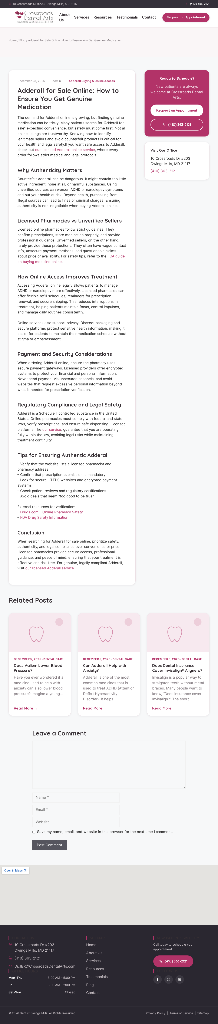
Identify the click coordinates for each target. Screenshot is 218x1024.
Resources (102, 17)
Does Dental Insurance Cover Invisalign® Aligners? (177, 668)
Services (81, 17)
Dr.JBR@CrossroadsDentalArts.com (44, 966)
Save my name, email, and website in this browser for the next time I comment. (105, 832)
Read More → (26, 708)
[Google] (179, 979)
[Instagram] (168, 979)
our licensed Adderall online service (65, 150)
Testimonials (127, 17)
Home (13, 40)
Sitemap (203, 1013)
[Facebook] (157, 979)
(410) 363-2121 (179, 124)
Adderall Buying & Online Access (92, 81)
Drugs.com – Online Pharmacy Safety (51, 512)
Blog (22, 40)
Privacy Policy (155, 1013)
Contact (149, 17)
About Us (64, 17)
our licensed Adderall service (49, 568)
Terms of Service (181, 1013)
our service (51, 429)
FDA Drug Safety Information (44, 517)
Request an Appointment (186, 17)
